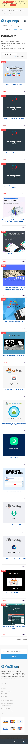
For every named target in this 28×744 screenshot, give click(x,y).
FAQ (3, 13)
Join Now (12, 5)
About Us (3, 683)
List (23, 56)
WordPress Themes (6, 708)
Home (12, 26)
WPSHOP (5, 26)
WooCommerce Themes (7, 700)
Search (14, 656)
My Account (23, 13)
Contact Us (17, 13)
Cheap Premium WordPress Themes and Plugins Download (14, 10)
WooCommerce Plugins (7, 703)
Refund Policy (4, 696)
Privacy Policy (4, 694)
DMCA (2, 713)
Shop (18, 26)
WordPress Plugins (7, 29)
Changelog (8, 13)
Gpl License (4, 688)
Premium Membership (7, 711)
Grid (17, 56)
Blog (12, 13)
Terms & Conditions (6, 691)
